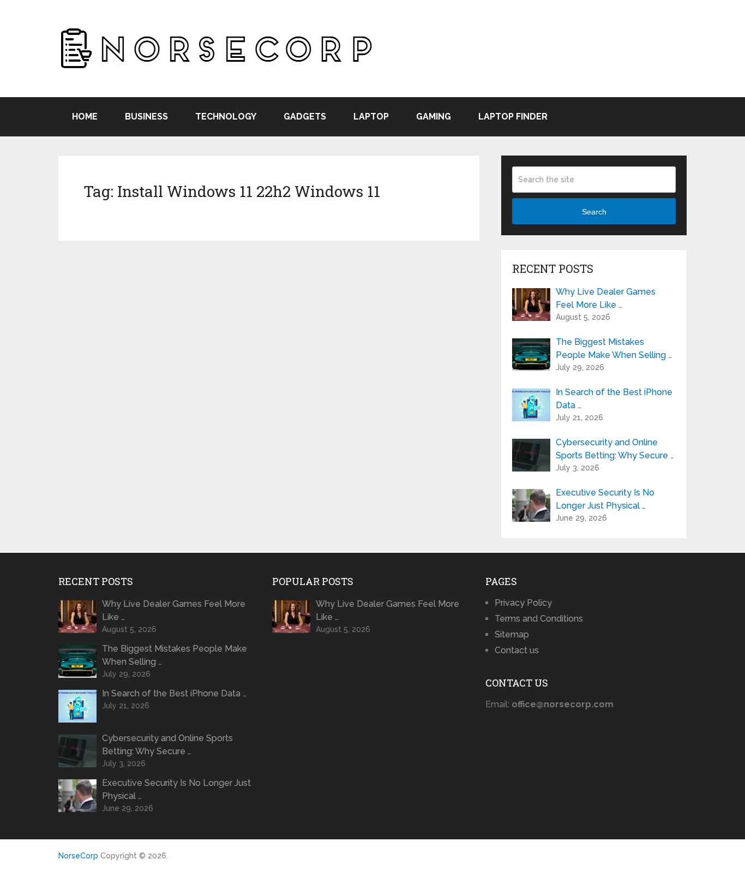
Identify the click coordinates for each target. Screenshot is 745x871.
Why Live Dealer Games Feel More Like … (606, 298)
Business (146, 116)
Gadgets (305, 116)
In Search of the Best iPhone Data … (614, 398)
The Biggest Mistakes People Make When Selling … (614, 348)
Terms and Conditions (539, 618)
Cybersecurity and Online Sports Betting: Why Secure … (615, 449)
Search (594, 211)
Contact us (517, 650)
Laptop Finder (513, 116)
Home (85, 116)
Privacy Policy (523, 603)
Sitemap (512, 634)
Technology (225, 116)
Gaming (433, 116)
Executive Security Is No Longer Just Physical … (605, 499)
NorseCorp (78, 855)
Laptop (371, 116)
